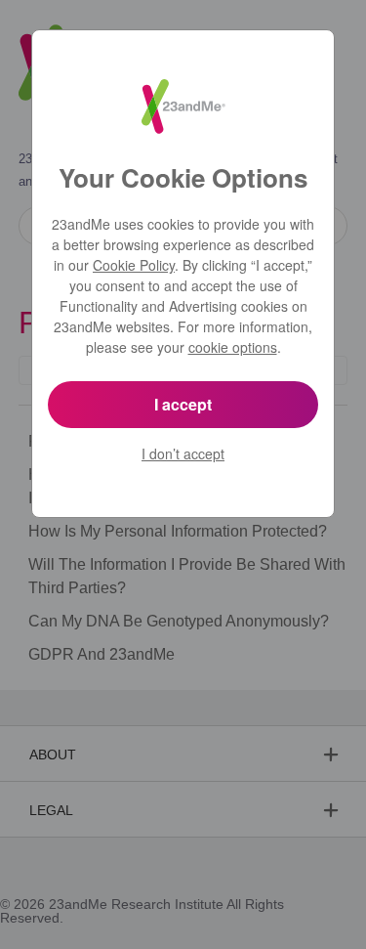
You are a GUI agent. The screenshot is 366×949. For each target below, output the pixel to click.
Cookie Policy (134, 265)
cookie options (232, 347)
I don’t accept (183, 453)
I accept (183, 404)
